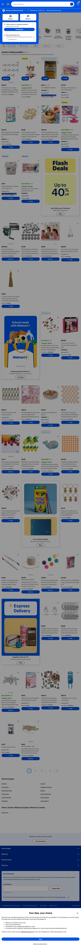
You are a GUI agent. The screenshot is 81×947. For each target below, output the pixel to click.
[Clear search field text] (69, 4)
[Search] (71, 4)
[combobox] (42, 4)
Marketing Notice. (27, 932)
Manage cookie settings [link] (40, 944)
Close (40, 939)
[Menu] (3, 4)
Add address (19, 29)
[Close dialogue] (77, 913)
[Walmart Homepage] (7, 4)
